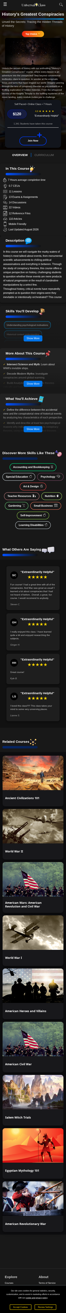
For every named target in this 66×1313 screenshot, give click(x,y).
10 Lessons (52, 1104)
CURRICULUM (44, 155)
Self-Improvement (31, 515)
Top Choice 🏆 (33, 33)
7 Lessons (53, 1210)
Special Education (17, 476)
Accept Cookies (20, 1307)
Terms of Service (47, 1283)
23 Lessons (52, 838)
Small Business (43, 505)
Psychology (48, 476)
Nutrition (50, 496)
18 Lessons (52, 891)
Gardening (14, 505)
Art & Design (31, 486)
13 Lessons (52, 785)
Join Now (33, 140)
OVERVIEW (20, 155)
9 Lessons (53, 1157)
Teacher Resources (19, 496)
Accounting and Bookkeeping (31, 467)
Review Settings (45, 1307)
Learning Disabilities (31, 525)
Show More (33, 338)
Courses (9, 1283)
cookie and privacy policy (36, 1298)
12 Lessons (52, 1051)
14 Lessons (52, 997)
